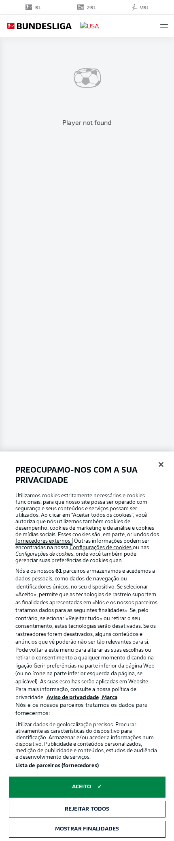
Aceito (81, 787)
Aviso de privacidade (73, 697)
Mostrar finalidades (87, 829)
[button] (164, 26)
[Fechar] (161, 464)
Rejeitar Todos (87, 809)
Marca (109, 697)
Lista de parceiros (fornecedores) (57, 765)
